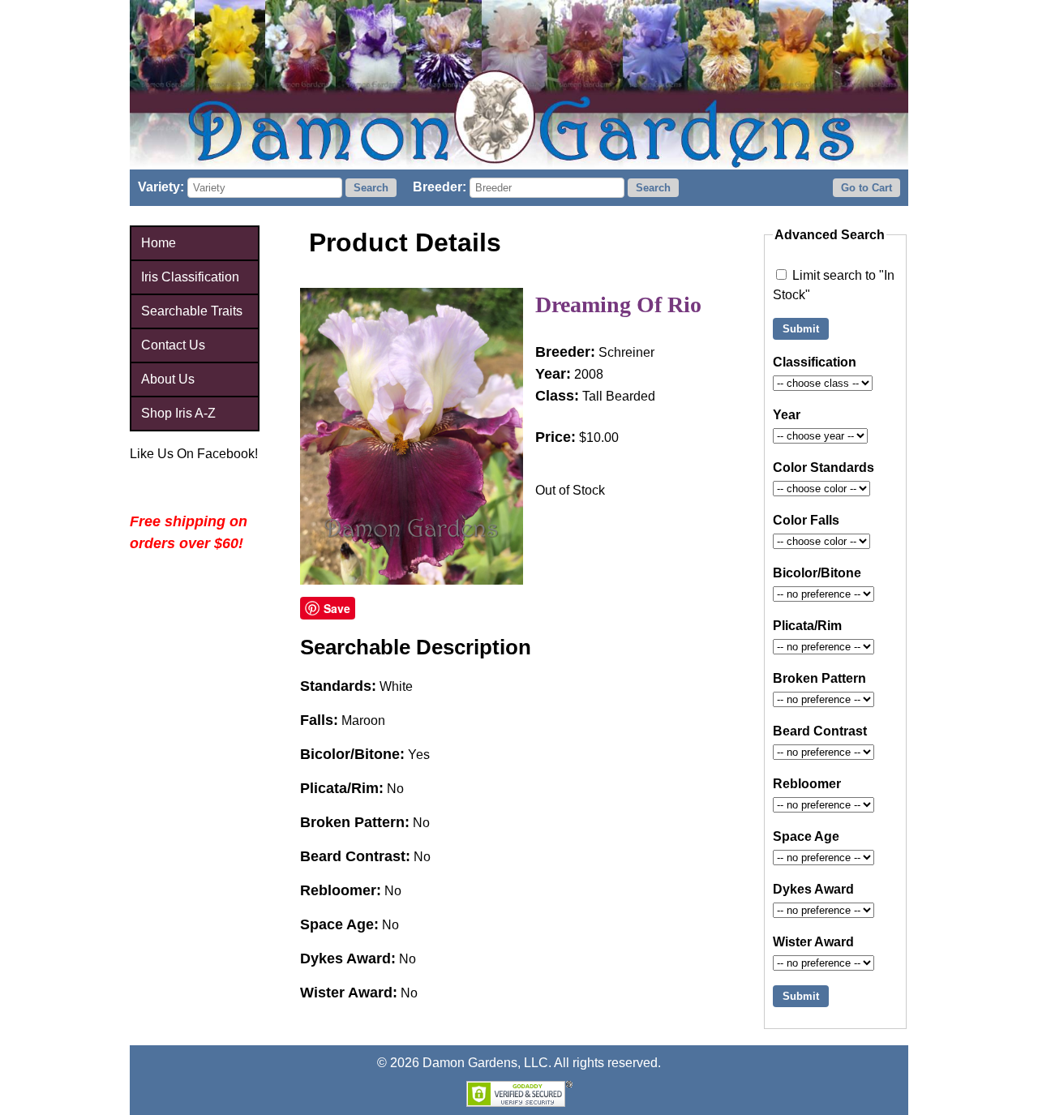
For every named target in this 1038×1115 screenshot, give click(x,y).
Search (371, 188)
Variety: (161, 187)
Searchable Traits (191, 311)
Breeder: (439, 187)
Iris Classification (190, 277)
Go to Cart (866, 188)
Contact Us (173, 345)
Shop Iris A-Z (178, 413)
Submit (801, 329)
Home (158, 243)
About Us (168, 379)
